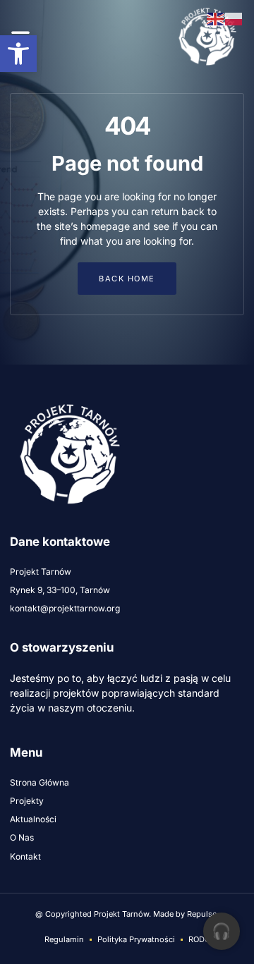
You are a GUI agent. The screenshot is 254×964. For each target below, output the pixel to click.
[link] (18, 53)
